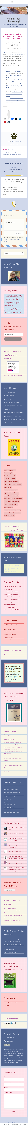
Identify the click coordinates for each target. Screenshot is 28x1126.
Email (7, 1082)
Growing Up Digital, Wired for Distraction (13, 915)
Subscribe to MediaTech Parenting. (13, 339)
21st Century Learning (11, 33)
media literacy (19, 498)
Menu (15, 2)
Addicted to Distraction (9, 739)
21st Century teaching (9, 478)
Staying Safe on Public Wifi (10, 763)
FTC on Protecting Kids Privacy (11, 594)
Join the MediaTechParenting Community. (12, 326)
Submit (14, 1111)
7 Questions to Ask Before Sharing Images (13, 939)
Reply (4, 194)
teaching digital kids (9, 515)
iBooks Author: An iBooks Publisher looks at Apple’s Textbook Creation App (15, 100)
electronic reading (9, 36)
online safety (7, 501)
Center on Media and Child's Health (11, 402)
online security (15, 501)
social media (7, 512)
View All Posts (14, 144)
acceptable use (8, 481)
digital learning (14, 493)
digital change (7, 484)
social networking (16, 512)
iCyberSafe (6, 1005)
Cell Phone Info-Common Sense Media (12, 944)
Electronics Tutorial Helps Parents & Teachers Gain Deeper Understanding (16, 869)
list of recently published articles (14, 54)
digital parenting (16, 34)
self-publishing (17, 154)
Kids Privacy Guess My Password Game (12, 599)
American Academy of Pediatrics (11, 1002)
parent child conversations (10, 504)
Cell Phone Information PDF (10, 947)
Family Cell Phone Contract (10, 952)
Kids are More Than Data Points (11, 756)
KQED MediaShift (7, 52)
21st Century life (8, 473)
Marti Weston (16, 141)
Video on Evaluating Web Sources (11, 812)
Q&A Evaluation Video (9, 802)
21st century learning (13, 149)
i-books (11, 154)
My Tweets (6, 654)
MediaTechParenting (18, 1049)
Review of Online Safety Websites (11, 1008)
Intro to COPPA (7, 799)
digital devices (7, 487)
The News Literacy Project (9, 807)
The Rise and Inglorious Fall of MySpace (12, 920)
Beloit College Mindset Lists (10, 908)
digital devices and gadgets (11, 490)
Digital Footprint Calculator (10, 634)
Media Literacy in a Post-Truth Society (12, 416)
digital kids (7, 493)
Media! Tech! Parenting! (14, 20)
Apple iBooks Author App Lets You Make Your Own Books (14, 94)
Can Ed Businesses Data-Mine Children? (12, 742)
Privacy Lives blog (8, 602)
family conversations (9, 498)
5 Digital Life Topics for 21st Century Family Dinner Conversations (15, 845)
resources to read (14, 40)
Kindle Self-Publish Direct (13, 71)
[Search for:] (14, 253)
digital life (6, 495)
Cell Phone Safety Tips (9, 949)
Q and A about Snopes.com (10, 607)
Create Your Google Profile (10, 629)
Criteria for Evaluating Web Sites (11, 789)
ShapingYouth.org (8, 422)
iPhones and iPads (16, 38)
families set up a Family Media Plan (12, 568)
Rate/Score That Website (9, 804)
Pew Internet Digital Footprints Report (12, 640)
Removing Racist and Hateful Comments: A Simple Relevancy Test (14, 169)
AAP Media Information (9, 395)
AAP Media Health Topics (9, 392)
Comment (18, 233)
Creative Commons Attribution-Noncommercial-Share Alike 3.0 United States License (13, 1053)
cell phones (15, 481)
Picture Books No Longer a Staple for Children (14, 419)
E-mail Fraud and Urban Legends (11, 591)
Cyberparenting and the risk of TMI (11, 744)
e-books (18, 152)
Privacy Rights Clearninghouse (10, 604)
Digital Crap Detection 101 (10, 796)
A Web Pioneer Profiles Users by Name (12, 586)
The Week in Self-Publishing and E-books (14, 85)
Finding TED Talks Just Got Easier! (14, 162)
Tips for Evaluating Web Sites (10, 810)
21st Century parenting (10, 475)
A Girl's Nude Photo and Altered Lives (12, 941)
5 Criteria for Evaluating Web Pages (11, 787)
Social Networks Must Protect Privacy (12, 609)
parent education (8, 507)
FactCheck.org (7, 409)
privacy (19, 510)
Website (6, 1087)
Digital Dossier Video (8, 589)
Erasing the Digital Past (9, 637)
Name (7, 1076)
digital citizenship (17, 484)
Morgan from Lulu (8, 187)
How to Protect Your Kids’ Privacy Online (13, 596)
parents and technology (10, 510)
